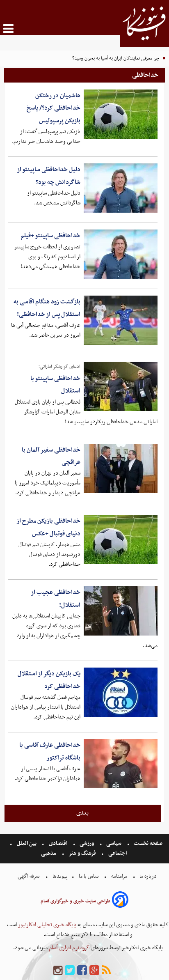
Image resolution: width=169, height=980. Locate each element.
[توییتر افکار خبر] (70, 970)
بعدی (82, 813)
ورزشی (86, 843)
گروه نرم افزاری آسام (68, 947)
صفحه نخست (147, 843)
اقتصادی (58, 843)
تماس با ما (89, 876)
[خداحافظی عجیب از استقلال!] (121, 611)
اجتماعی (117, 853)
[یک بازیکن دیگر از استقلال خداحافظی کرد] (121, 692)
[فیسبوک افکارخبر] (82, 970)
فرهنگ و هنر (82, 853)
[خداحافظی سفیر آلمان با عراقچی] (121, 468)
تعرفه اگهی (29, 876)
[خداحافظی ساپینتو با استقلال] (121, 386)
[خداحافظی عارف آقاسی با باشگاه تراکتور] (121, 763)
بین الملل (27, 843)
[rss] (106, 970)
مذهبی (49, 853)
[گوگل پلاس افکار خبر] (94, 970)
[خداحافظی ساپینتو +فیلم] (121, 254)
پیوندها (59, 876)
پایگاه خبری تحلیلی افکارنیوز (46, 925)
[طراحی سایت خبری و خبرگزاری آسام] (120, 901)
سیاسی (114, 843)
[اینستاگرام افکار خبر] (57, 970)
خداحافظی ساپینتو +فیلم (50, 235)
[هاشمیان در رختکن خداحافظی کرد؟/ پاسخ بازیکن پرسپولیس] (121, 114)
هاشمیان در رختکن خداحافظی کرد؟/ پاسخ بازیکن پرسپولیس (53, 108)
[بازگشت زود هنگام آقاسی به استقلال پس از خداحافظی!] (121, 320)
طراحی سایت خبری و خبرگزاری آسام (75, 901)
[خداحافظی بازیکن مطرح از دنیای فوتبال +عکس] (121, 539)
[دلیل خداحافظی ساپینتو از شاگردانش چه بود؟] (121, 188)
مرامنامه (119, 876)
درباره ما (148, 876)
